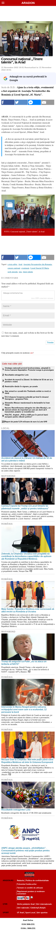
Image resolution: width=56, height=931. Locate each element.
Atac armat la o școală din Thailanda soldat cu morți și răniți (28, 392)
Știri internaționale (44, 904)
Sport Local (30, 913)
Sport (6, 913)
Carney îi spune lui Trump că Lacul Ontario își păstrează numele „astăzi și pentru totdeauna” (25, 507)
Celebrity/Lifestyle (38, 908)
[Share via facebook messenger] (34, 102)
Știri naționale (23, 908)
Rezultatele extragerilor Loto (17, 375)
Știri (5, 904)
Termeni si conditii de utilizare (30, 888)
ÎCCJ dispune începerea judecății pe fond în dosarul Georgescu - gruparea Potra (27, 398)
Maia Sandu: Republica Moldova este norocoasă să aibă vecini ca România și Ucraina (27, 610)
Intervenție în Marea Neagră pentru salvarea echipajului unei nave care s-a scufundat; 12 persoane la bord (24, 709)
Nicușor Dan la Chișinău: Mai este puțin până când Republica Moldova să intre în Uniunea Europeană (27, 760)
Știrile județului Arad (26, 904)
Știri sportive (42, 913)
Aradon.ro (8, 880)
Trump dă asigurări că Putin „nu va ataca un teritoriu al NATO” (23, 662)
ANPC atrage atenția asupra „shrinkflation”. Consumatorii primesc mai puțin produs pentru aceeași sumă (25, 850)
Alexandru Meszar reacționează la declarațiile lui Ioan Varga (27, 404)
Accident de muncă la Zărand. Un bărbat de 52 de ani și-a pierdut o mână (29, 381)
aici (31, 352)
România (7, 524)
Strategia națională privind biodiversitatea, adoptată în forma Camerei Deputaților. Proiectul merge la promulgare (29, 369)
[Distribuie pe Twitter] (21, 102)
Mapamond (8, 476)
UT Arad (20, 913)
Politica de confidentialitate (37, 880)
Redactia (20, 880)
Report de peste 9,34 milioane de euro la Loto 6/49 (26, 422)
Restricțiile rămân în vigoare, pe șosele (21, 386)
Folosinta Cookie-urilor (27, 884)
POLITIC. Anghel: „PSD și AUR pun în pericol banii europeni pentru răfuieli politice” (26, 416)
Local (5, 428)
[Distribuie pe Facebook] (7, 102)
